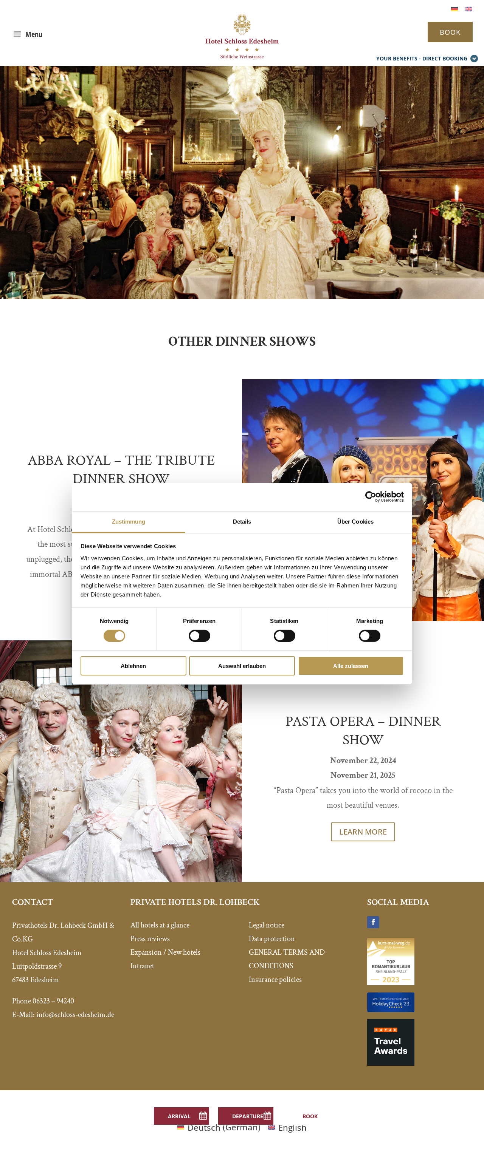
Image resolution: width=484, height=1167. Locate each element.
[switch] (199, 636)
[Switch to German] (454, 8)
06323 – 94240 (53, 1001)
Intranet (142, 966)
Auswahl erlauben (242, 666)
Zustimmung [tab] (129, 521)
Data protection (272, 939)
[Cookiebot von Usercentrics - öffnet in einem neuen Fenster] (371, 496)
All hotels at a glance (159, 925)
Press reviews (150, 939)
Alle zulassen (350, 666)
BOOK (450, 32)
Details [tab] (242, 521)
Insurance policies (275, 980)
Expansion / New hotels (165, 952)
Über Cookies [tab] (355, 521)
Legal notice (266, 925)
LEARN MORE (363, 832)
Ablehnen (133, 666)
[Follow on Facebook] (373, 922)
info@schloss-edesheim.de (75, 1015)
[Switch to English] (469, 8)
